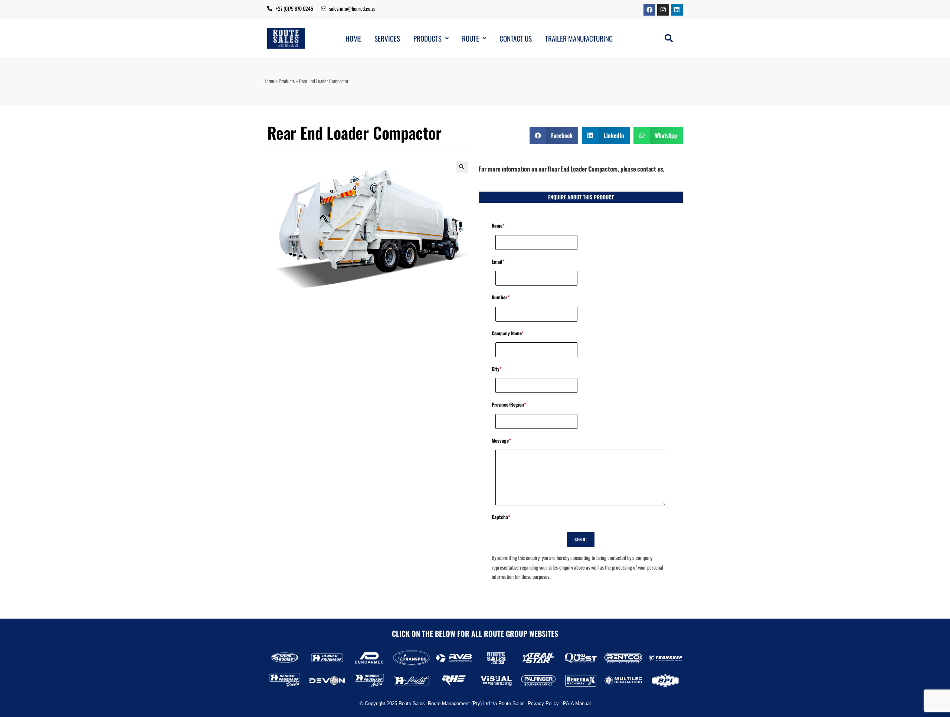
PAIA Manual (577, 703)
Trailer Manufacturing (579, 38)
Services (387, 38)
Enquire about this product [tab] (581, 197)
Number (501, 297)
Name (498, 225)
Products (427, 38)
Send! (580, 539)
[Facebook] (649, 10)
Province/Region (509, 404)
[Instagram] (663, 10)
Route (470, 38)
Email (498, 261)
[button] (431, 38)
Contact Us (515, 38)
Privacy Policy (543, 703)
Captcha (501, 517)
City (497, 368)
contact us (650, 168)
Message (501, 440)
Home (353, 38)
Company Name (508, 333)
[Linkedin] (677, 10)
